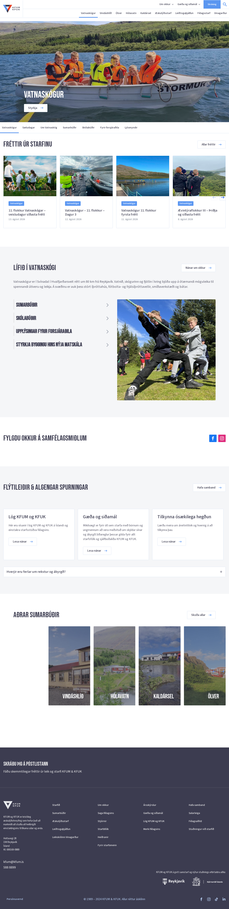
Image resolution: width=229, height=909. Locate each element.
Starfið (56, 805)
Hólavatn (131, 13)
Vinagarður (220, 13)
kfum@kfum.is (13, 862)
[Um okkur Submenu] (173, 4)
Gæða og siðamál (187, 4)
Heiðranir (103, 837)
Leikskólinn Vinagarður (65, 837)
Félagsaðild (195, 821)
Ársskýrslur (149, 805)
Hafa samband (197, 805)
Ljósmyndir (131, 127)
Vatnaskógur (88, 13)
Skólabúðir (88, 127)
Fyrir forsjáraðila (109, 127)
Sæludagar (28, 127)
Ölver (119, 13)
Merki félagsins (151, 829)
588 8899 (9, 867)
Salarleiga (194, 813)
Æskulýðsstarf (163, 13)
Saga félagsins (106, 813)
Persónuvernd (15, 899)
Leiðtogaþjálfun (184, 13)
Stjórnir (102, 821)
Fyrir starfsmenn (107, 845)
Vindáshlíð (106, 13)
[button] (223, 197)
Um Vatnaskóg (49, 127)
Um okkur (164, 4)
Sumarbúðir (69, 127)
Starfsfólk (103, 829)
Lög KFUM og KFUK (153, 821)
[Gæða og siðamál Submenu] (199, 4)
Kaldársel (145, 13)
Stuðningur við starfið (201, 829)
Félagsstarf (203, 13)
